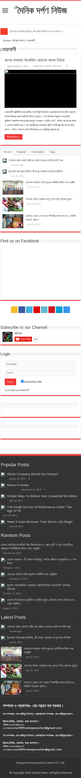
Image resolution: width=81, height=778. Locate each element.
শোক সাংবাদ (56, 66)
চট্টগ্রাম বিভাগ (18, 40)
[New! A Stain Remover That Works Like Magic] (3, 522)
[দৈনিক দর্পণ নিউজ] (40, 10)
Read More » (13, 136)
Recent (8, 151)
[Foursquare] (59, 309)
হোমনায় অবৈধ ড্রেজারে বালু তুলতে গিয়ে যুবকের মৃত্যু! (48, 199)
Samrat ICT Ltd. (55, 762)
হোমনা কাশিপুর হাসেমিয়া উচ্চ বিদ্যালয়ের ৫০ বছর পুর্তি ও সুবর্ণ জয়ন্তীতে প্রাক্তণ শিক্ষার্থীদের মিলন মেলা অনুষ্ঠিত (37, 546)
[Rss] (14, 309)
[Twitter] (29, 309)
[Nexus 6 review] (3, 485)
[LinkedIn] (44, 309)
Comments (37, 151)
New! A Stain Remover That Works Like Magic (40, 522)
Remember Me (33, 381)
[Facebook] (21, 309)
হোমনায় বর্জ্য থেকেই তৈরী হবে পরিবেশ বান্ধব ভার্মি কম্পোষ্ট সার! (36, 160)
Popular (21, 151)
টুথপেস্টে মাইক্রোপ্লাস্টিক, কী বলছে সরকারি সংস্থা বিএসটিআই (36, 171)
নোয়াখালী (47, 66)
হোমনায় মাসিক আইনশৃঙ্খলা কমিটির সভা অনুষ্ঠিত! (32, 574)
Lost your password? (17, 390)
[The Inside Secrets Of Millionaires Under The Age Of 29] (3, 507)
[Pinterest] (36, 309)
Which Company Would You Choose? (32, 474)
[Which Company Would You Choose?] (3, 474)
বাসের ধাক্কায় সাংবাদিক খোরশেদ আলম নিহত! (35, 60)
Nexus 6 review (18, 485)
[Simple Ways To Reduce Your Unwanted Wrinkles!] (3, 496)
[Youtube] (51, 309)
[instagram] (66, 309)
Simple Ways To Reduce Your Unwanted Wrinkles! (42, 496)
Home (6, 40)
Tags (52, 151)
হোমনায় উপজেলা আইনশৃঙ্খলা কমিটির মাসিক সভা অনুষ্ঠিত (34, 31)
